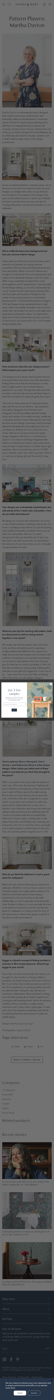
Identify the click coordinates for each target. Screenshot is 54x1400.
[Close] (51, 1380)
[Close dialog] (51, 684)
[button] (14, 710)
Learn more (10, 1388)
